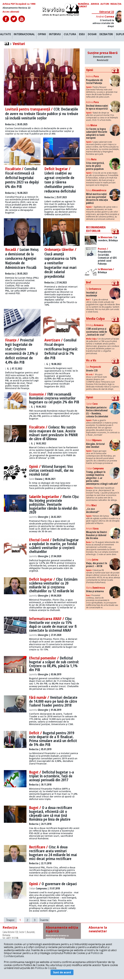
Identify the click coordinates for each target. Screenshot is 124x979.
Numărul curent (83, 5)
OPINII (42, 34)
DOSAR (92, 34)
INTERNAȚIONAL (24, 34)
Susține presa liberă (103, 56)
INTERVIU (55, 34)
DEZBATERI (106, 34)
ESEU (82, 34)
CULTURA (70, 34)
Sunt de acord (62, 972)
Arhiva (95, 4)
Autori (104, 4)
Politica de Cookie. (46, 968)
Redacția (115, 4)
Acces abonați (11, 11)
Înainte (44, 920)
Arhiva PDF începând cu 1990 (19, 4)
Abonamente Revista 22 (16, 7)
